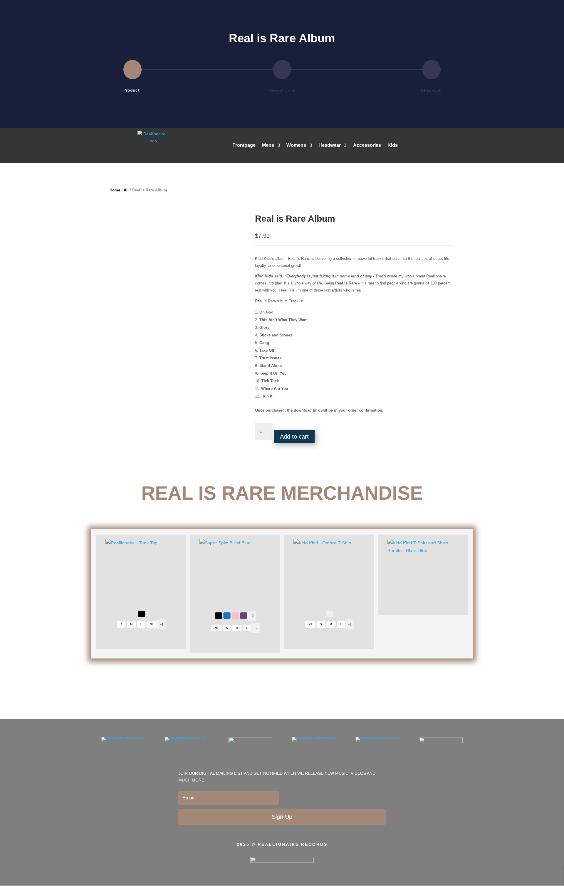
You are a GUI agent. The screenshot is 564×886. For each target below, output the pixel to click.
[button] (141, 614)
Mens (268, 145)
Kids (392, 145)
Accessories (367, 145)
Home (115, 190)
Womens (296, 145)
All (126, 190)
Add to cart (294, 436)
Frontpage (244, 145)
